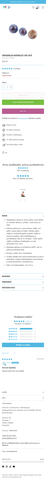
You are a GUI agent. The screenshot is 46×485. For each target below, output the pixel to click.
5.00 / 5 (29, 321)
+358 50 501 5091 (9, 435)
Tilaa (42, 459)
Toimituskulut (23, 118)
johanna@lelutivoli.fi (9, 438)
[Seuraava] (40, 2)
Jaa (6, 153)
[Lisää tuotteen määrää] (11, 87)
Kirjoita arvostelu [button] (23, 345)
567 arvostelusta (23, 170)
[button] (7, 68)
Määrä (4, 82)
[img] (23, 168)
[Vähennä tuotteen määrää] (4, 87)
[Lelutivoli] (7, 7)
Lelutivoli (15, 475)
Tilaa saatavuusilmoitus (23, 102)
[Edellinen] (6, 2)
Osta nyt (23, 111)
